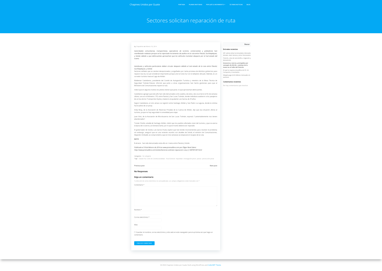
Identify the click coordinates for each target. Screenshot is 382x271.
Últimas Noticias (236, 4)
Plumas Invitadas (195, 4)
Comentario (139, 185)
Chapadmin (139, 46)
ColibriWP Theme (214, 265)
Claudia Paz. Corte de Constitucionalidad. (152, 159)
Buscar (247, 44)
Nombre (138, 210)
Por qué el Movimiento (215, 4)
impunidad (179, 159)
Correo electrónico (141, 217)
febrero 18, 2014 (151, 46)
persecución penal (208, 159)
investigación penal (190, 159)
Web (136, 225)
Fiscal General (170, 159)
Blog (248, 4)
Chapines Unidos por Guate (145, 4)
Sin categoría (146, 156)
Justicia (199, 159)
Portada (181, 4)
